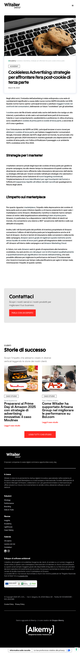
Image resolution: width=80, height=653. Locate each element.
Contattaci (8, 547)
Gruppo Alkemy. (58, 620)
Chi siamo (7, 541)
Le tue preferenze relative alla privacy (49, 650)
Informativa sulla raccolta (20, 650)
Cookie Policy (9, 604)
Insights (7, 520)
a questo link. (23, 576)
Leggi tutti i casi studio (40, 434)
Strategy (7, 500)
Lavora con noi (9, 544)
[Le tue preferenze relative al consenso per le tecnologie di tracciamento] (76, 649)
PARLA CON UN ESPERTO (22, 313)
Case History (9, 530)
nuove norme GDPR (47, 101)
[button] (73, 5)
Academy (7, 524)
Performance (9, 503)
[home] (12, 5)
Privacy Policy (19, 604)
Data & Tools (9, 510)
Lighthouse (8, 527)
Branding (7, 506)
